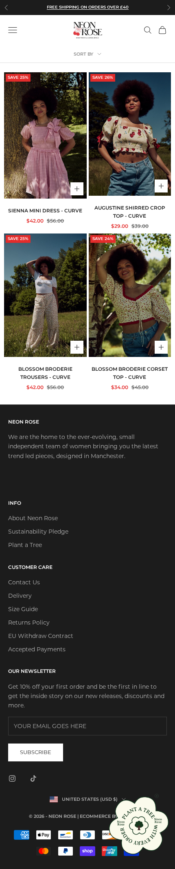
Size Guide (23, 609)
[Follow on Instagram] (12, 778)
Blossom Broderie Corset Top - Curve (130, 373)
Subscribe (35, 752)
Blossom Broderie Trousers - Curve (45, 373)
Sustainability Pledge (38, 531)
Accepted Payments (37, 649)
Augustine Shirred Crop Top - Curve (129, 212)
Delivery (20, 595)
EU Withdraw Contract (40, 636)
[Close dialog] (157, 796)
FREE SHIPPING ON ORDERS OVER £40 (88, 7)
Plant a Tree (25, 545)
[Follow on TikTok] (33, 778)
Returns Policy (29, 622)
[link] (139, 825)
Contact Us (24, 582)
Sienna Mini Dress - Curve (45, 211)
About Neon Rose (33, 518)
